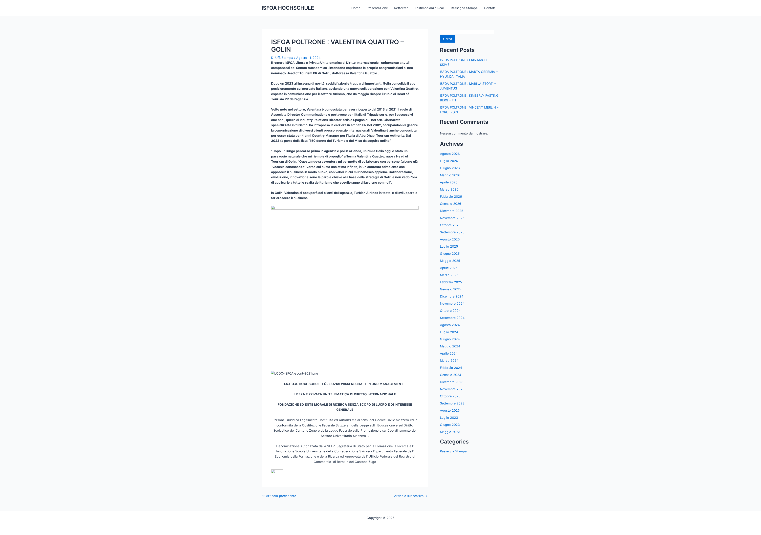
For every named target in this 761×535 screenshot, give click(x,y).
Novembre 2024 (452, 303)
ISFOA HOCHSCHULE (288, 8)
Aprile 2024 (449, 353)
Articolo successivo (411, 495)
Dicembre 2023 (451, 382)
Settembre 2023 (452, 403)
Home (355, 8)
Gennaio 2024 (450, 375)
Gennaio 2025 (450, 289)
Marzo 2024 (449, 360)
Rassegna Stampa (464, 8)
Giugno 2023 (450, 425)
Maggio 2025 (450, 261)
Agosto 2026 (450, 154)
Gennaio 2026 (450, 204)
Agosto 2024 (450, 325)
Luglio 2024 (449, 332)
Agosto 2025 (450, 239)
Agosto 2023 (450, 410)
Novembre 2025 (452, 218)
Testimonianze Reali (430, 8)
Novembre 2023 (452, 389)
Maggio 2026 (450, 175)
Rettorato (401, 8)
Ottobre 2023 (450, 396)
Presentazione (377, 8)
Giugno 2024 (450, 339)
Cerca (447, 39)
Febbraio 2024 (451, 368)
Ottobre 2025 (450, 225)
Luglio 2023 (449, 418)
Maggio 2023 (450, 432)
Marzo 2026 (449, 189)
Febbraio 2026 (451, 196)
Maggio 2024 (450, 346)
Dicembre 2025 (451, 211)
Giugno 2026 (450, 168)
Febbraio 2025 (451, 282)
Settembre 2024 (452, 318)
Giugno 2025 (450, 254)
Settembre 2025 (452, 232)
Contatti (490, 8)
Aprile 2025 (449, 268)
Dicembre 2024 (451, 296)
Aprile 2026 (449, 182)
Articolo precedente (279, 495)
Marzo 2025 (449, 275)
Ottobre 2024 (450, 311)
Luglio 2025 (449, 246)
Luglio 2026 (449, 161)
